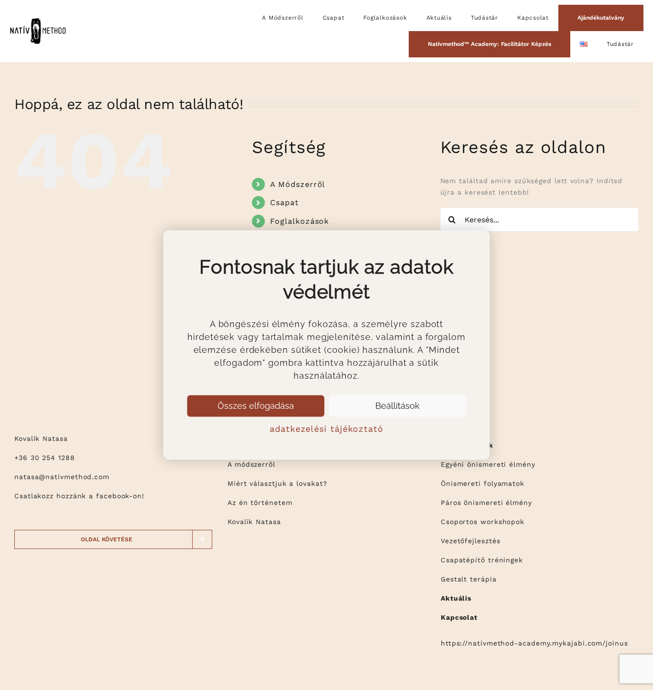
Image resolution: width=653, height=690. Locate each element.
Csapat (284, 202)
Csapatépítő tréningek (482, 560)
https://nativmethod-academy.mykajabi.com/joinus (534, 643)
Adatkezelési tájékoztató (326, 428)
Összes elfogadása (256, 406)
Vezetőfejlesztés (471, 541)
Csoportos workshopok (482, 522)
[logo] (37, 20)
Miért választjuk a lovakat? (277, 483)
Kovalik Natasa (254, 522)
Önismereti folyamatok (482, 483)
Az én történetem (260, 502)
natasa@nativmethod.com (61, 477)
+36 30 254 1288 (44, 457)
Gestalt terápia (469, 579)
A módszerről (251, 464)
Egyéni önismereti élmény (488, 464)
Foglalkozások (299, 221)
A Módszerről (297, 184)
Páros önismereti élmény (486, 502)
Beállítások (397, 406)
